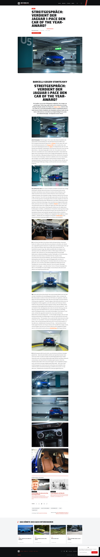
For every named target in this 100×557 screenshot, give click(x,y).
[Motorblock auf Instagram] (64, 551)
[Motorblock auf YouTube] (67, 551)
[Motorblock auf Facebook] (62, 551)
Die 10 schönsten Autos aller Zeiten (41, 539)
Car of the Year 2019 (35, 508)
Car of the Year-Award (45, 508)
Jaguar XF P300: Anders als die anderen (74, 539)
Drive (52, 537)
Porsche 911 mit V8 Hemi (42, 513)
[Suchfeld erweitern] (77, 3)
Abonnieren (94, 552)
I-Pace (60, 508)
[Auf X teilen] (39, 504)
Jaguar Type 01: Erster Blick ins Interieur (25, 539)
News (19, 537)
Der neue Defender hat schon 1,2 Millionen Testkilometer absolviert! (62, 513)
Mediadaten (75, 551)
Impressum (70, 551)
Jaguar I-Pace (34, 510)
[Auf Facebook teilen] (36, 504)
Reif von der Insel (54, 538)
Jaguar (37, 33)
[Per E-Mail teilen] (44, 504)
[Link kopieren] (47, 504)
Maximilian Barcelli (35, 30)
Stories (33, 8)
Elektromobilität (54, 508)
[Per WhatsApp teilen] (42, 504)
